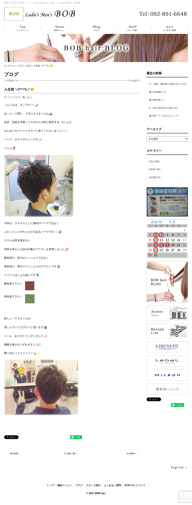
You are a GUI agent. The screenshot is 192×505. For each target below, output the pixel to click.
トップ (22, 28)
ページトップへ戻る (178, 467)
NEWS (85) (154, 169)
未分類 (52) (154, 177)
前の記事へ (13, 453)
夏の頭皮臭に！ (157, 100)
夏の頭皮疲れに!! (157, 92)
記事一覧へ (70, 453)
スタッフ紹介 (129, 28)
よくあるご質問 (167, 28)
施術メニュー (57, 28)
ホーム (11, 65)
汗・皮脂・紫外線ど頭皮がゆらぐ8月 (167, 84)
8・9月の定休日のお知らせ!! (163, 108)
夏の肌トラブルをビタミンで (163, 115)
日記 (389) (154, 161)
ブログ (93, 28)
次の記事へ (131, 453)
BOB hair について (135, 485)
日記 (28, 65)
